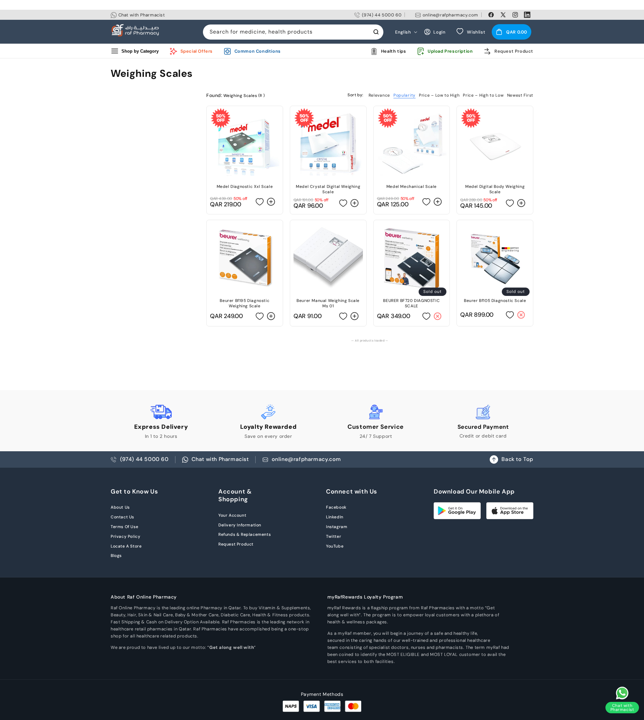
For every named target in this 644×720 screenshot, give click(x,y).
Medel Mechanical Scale (411, 186)
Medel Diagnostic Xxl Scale (245, 186)
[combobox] (293, 32)
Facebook (336, 507)
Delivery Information (239, 525)
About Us (120, 507)
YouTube (334, 546)
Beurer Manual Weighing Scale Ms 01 (328, 303)
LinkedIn (334, 517)
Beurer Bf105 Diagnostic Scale (495, 300)
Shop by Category (140, 51)
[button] (511, 32)
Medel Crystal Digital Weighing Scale (328, 189)
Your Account (232, 515)
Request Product (236, 544)
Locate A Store (126, 546)
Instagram (336, 526)
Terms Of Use (124, 526)
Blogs (116, 555)
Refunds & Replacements (244, 534)
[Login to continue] (259, 201)
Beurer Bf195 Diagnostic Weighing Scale (244, 303)
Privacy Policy (125, 536)
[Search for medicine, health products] (376, 31)
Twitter (333, 536)
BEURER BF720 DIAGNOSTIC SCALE (411, 303)
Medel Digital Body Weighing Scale (495, 189)
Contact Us (122, 517)
